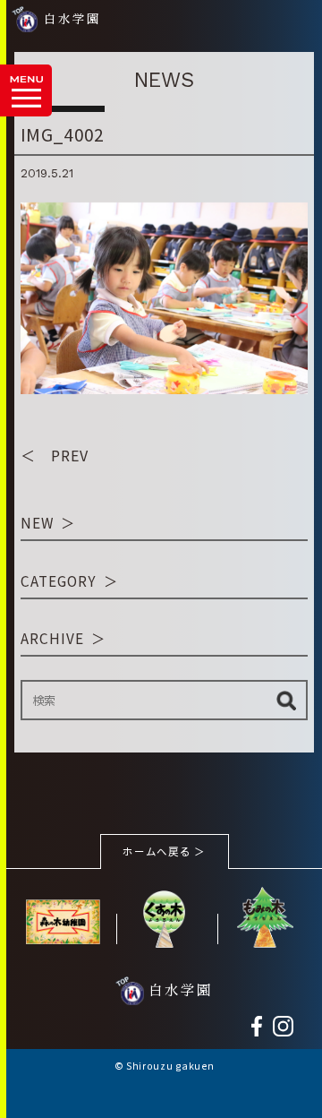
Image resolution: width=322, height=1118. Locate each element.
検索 (286, 700)
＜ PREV (55, 455)
